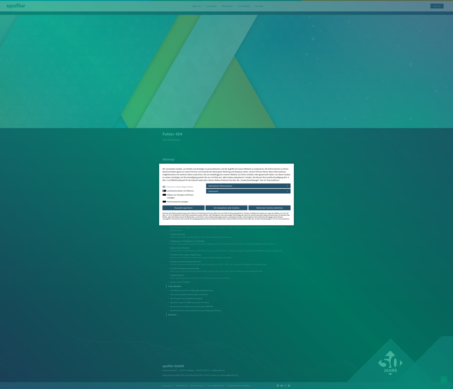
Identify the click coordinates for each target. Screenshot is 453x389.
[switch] (164, 191)
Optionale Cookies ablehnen (269, 207)
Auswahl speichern (183, 207)
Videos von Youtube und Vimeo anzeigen (180, 196)
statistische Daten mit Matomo (180, 191)
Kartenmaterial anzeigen (177, 201)
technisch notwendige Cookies (180, 187)
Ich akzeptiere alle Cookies (226, 207)
